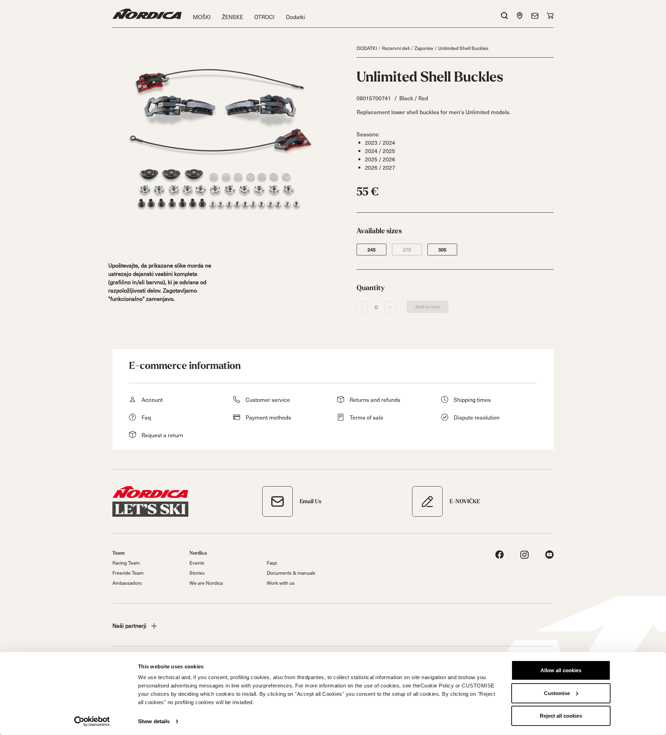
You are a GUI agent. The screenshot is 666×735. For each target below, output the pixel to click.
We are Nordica (206, 582)
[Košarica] (550, 15)
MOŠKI (202, 16)
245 (371, 249)
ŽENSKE (232, 16)
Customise (557, 693)
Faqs (272, 562)
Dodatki (295, 16)
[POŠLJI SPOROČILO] (534, 15)
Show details (154, 721)
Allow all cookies (560, 670)
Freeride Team (128, 572)
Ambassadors (127, 582)
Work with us (280, 582)
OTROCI (264, 16)
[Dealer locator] (519, 15)
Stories (197, 572)
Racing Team (126, 562)
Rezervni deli (396, 48)
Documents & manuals (291, 572)
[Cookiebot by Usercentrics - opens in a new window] (92, 721)
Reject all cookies (561, 716)
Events (196, 562)
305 (442, 249)
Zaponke (424, 48)
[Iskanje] (504, 15)
